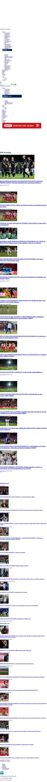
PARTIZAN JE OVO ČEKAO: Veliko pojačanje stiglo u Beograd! (15, 650)
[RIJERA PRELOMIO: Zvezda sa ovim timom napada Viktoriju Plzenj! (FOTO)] (4, 687)
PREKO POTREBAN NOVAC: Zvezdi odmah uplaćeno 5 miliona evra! (17, 663)
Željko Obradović (8, 65)
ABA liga (6, 62)
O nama (3, 764)
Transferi (6, 38)
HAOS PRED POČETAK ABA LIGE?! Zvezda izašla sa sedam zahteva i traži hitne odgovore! (22, 579)
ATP (5, 77)
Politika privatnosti (5, 768)
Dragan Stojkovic (8, 44)
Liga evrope (7, 40)
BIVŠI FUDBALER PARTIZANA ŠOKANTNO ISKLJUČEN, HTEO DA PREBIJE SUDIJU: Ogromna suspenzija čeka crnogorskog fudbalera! (21, 181)
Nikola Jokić (7, 66)
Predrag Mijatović (8, 47)
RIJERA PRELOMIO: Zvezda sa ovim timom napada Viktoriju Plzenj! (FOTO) (19, 690)
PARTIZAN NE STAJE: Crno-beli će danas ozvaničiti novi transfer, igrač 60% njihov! (20, 731)
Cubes (10, 779)
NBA (6, 58)
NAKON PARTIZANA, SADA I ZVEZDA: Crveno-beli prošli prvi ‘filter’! (17, 496)
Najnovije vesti (4, 483)
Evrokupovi (2, 262)
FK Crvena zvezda (8, 41)
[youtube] (3, 130)
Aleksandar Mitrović (8, 46)
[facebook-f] (1, 130)
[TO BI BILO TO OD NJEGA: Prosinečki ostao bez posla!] (4, 590)
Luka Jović (7, 48)
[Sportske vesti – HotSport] (5, 29)
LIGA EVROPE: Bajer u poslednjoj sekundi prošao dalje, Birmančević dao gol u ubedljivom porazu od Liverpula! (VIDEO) (23, 412)
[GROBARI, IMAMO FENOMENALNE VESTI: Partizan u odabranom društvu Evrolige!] (4, 507)
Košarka (1, 706)
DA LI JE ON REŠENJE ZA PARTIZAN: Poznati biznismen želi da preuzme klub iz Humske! (22, 677)
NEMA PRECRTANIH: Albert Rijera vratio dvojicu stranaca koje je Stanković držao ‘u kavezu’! (23, 718)
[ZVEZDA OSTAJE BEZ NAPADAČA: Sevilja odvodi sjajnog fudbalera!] (8, 369)
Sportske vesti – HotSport (7, 778)
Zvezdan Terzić (7, 45)
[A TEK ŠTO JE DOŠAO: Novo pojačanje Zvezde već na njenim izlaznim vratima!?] (4, 755)
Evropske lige (7, 33)
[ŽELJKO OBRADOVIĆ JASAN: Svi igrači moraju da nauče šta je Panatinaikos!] (4, 603)
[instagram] (0, 130)
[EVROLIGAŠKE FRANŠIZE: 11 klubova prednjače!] (4, 550)
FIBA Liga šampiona (8, 57)
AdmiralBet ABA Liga (9, 56)
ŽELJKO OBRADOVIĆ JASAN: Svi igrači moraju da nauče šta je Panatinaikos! (19, 605)
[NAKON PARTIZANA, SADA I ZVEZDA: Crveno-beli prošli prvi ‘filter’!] (4, 494)
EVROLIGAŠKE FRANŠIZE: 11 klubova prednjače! (12, 552)
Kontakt (3, 765)
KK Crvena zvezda (8, 60)
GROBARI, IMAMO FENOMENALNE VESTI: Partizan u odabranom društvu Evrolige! (21, 510)
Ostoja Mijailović (8, 67)
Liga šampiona (7, 39)
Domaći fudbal (7, 32)
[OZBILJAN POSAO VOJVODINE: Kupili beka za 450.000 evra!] (4, 616)
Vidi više (1, 485)
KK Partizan (7, 61)
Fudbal (1, 185)
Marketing (4, 766)
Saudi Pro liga (7, 36)
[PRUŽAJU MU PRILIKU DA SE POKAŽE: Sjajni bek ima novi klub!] (4, 742)
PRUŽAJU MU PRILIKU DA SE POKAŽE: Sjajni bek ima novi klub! (16, 744)
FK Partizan (7, 42)
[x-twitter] (2, 130)
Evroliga (6, 54)
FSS (5, 43)
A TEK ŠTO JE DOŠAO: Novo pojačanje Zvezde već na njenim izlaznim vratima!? (19, 757)
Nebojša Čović (7, 68)
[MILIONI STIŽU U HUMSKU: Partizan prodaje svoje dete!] (4, 563)
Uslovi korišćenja (5, 769)
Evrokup (6, 55)
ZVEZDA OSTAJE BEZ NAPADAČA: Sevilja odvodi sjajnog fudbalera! (21, 372)
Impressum (4, 767)
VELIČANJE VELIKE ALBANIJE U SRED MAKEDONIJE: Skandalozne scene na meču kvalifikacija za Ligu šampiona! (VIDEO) (22, 317)
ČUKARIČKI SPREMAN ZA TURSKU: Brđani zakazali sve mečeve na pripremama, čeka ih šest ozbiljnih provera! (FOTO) (21, 467)
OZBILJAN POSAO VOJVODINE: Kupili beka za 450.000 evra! (15, 618)
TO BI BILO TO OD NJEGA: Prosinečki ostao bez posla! (13, 592)
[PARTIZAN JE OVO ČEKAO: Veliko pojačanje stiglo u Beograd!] (4, 648)
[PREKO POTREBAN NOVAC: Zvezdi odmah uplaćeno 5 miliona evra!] (4, 661)
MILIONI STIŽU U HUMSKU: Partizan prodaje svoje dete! (14, 565)
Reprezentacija (7, 37)
